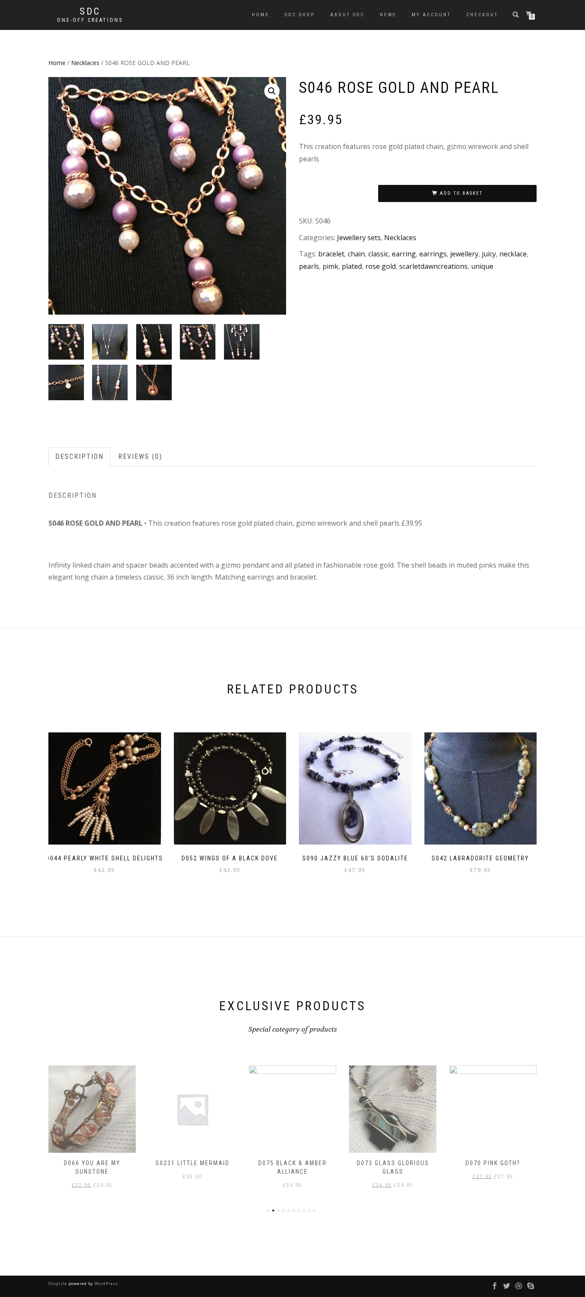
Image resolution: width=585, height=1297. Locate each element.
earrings (433, 254)
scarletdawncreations (433, 266)
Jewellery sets (359, 237)
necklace (513, 254)
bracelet (331, 254)
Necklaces (85, 63)
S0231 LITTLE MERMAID (192, 1163)
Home (260, 15)
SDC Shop (300, 15)
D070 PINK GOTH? (493, 1163)
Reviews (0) (140, 456)
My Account (431, 15)
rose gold (380, 266)
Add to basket (461, 193)
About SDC (347, 15)
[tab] (79, 457)
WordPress (105, 1283)
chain (356, 254)
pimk (330, 266)
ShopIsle (58, 1283)
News (388, 15)
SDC (90, 11)
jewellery (464, 254)
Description (79, 456)
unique (482, 266)
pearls (309, 266)
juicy (489, 254)
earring (404, 254)
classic (378, 254)
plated (352, 266)
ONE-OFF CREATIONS (90, 20)
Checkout (482, 15)
